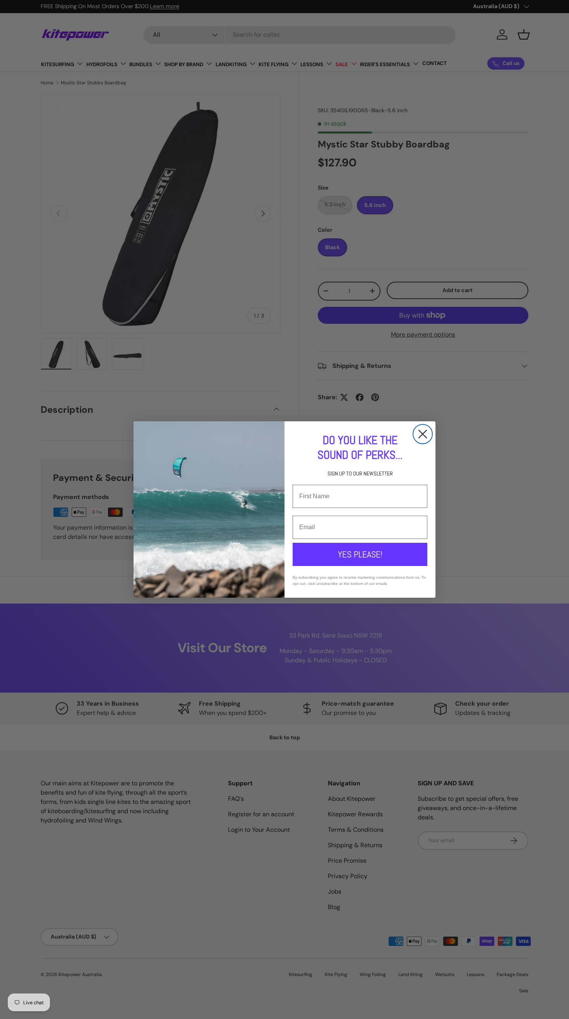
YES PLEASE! (360, 554)
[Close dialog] (422, 434)
